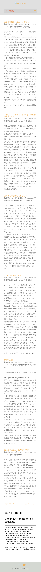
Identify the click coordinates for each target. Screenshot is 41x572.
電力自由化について (16, 27)
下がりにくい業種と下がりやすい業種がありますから (20, 115)
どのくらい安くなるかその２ (15, 196)
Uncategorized (29, 24)
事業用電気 (13, 365)
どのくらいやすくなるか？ (14, 275)
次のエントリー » (31, 504)
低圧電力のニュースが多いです (16, 450)
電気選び (27, 27)
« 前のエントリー (10, 504)
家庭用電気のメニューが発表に (16, 22)
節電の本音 (8, 360)
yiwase (11, 24)
